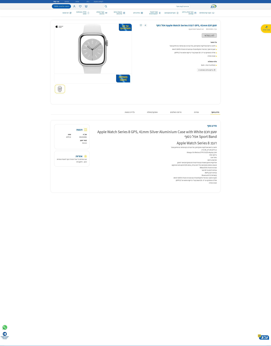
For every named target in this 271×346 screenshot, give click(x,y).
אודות (77, 1)
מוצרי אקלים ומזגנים (100, 13)
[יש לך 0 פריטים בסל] (86, 6)
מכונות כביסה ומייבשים (118, 13)
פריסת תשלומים (175, 112)
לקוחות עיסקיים (98, 1)
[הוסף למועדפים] (141, 25)
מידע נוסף (215, 112)
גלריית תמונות (130, 112)
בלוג (87, 1)
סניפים (67, 1)
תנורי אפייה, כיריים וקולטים (187, 13)
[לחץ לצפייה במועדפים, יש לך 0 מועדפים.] (80, 6)
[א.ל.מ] (214, 6)
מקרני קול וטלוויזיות (205, 13)
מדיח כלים (136, 13)
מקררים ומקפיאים (170, 13)
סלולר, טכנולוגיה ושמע (81, 13)
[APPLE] (59, 26)
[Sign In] (74, 6)
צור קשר (56, 1)
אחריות (196, 112)
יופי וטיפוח (66, 13)
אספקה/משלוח (152, 112)
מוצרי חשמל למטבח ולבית (153, 13)
